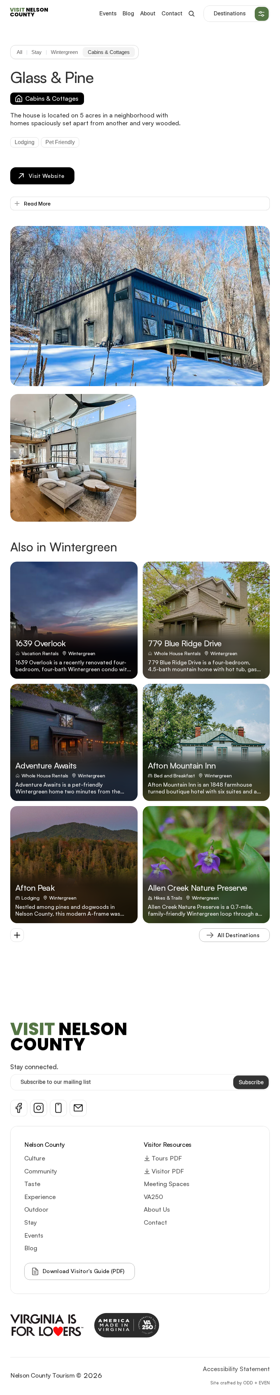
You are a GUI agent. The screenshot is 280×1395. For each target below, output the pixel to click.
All (19, 52)
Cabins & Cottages (109, 52)
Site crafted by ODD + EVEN (240, 1382)
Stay (36, 52)
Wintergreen (64, 52)
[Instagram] (38, 1108)
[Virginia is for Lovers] (46, 1325)
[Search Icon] (191, 13)
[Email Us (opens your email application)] (78, 1108)
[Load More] (17, 935)
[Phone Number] (58, 1108)
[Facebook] (18, 1108)
